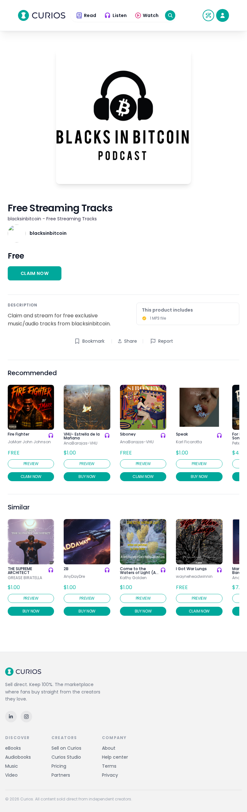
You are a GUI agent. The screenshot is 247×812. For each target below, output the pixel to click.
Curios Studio (66, 757)
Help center (115, 757)
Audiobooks (18, 757)
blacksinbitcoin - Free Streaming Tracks (52, 219)
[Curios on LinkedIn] (11, 716)
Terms (109, 766)
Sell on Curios (66, 748)
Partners (60, 775)
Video (11, 775)
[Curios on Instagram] (26, 716)
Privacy (110, 775)
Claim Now (35, 273)
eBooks (13, 748)
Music (11, 766)
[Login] (222, 15)
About (108, 748)
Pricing (58, 766)
